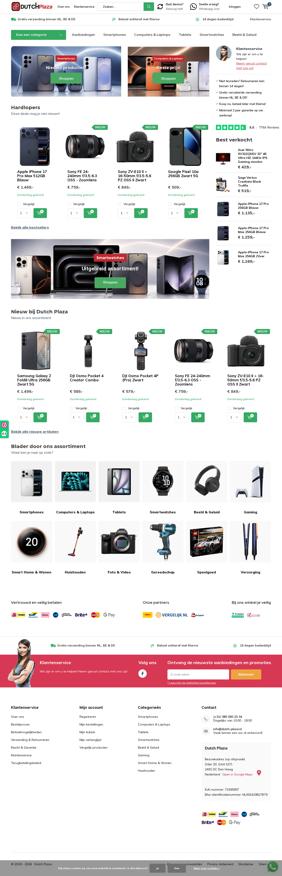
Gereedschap (162, 572)
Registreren (88, 717)
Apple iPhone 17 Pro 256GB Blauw (253, 206)
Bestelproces (20, 724)
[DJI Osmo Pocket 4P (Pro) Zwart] (141, 351)
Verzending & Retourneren (30, 740)
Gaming (250, 512)
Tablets (185, 34)
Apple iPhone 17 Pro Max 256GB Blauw (253, 230)
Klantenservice (84, 6)
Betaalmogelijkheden (26, 732)
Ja (157, 868)
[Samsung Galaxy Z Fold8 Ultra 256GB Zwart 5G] (36, 351)
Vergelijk (29, 204)
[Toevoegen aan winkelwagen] (40, 213)
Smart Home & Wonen (31, 572)
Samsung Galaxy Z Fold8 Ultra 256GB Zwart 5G (34, 379)
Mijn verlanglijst (90, 740)
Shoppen (110, 269)
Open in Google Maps (238, 774)
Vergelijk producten (94, 747)
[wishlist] (256, 6)
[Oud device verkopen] (160, 6)
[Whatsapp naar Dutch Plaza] (193, 6)
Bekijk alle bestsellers (30, 227)
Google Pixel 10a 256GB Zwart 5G (183, 173)
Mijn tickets (87, 732)
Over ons (64, 6)
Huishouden (75, 572)
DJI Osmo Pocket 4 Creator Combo (87, 377)
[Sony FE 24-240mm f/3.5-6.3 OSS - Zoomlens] (85, 146)
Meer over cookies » (207, 868)
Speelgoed (206, 572)
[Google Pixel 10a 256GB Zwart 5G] (185, 146)
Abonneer (246, 674)
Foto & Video (119, 572)
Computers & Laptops (152, 34)
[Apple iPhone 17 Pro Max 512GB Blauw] (35, 146)
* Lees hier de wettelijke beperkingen (191, 682)
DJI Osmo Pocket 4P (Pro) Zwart (140, 377)
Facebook (142, 673)
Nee (176, 868)
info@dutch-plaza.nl (227, 729)
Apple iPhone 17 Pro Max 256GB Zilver (253, 254)
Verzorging (250, 572)
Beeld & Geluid (244, 34)
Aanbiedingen (83, 34)
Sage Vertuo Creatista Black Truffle (249, 181)
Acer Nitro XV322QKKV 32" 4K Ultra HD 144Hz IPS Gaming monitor (252, 156)
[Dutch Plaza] (32, 6)
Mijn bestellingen (91, 724)
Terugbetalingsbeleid (26, 763)
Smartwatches (212, 34)
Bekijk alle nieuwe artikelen (35, 431)
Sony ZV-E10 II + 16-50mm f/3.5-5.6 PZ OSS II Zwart (134, 175)
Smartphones (114, 34)
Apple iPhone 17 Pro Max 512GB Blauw (32, 175)
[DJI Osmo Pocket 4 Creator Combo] (88, 351)
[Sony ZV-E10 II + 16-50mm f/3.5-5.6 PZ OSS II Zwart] (135, 146)
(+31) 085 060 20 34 (227, 717)
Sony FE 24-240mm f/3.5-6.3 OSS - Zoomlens (82, 175)
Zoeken (149, 6)
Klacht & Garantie (23, 747)
